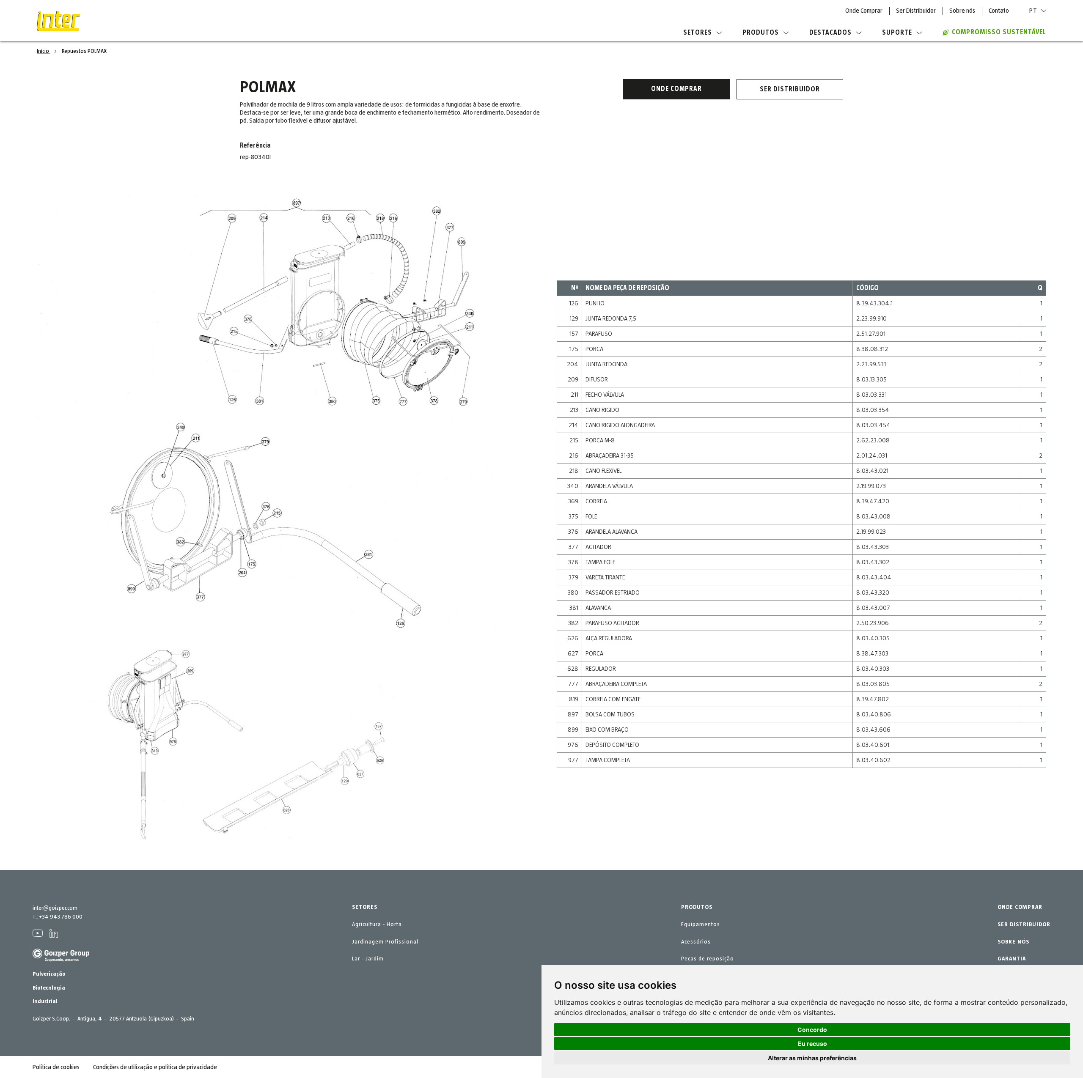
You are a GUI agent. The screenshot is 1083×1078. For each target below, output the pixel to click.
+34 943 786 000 (60, 917)
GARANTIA (1012, 959)
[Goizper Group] (61, 960)
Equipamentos (700, 924)
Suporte (897, 32)
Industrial (45, 1001)
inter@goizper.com (55, 908)
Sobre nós (962, 10)
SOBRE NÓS (1013, 942)
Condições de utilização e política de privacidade (155, 1067)
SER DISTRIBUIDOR (1024, 924)
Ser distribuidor (790, 89)
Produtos (760, 32)
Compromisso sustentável (999, 32)
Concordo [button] (812, 1029)
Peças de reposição (707, 959)
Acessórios (696, 942)
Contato (999, 10)
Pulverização (49, 974)
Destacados (830, 32)
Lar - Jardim (368, 959)
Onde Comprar (863, 10)
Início (43, 51)
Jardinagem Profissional (385, 942)
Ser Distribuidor (916, 10)
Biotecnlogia (49, 988)
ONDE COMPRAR (1020, 907)
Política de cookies (56, 1067)
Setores (697, 32)
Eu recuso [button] (812, 1043)
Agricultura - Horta (377, 924)
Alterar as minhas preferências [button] (812, 1058)
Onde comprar (676, 88)
